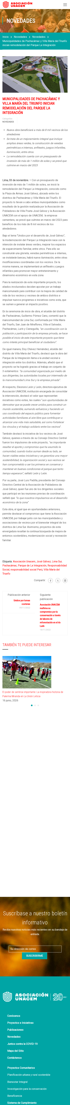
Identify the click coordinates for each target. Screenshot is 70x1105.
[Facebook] (50, 580)
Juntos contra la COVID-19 (22, 1043)
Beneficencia (14, 1095)
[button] (32, 705)
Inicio (5, 36)
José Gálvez (43, 561)
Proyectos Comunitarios (21, 1067)
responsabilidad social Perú (26, 569)
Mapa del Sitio (15, 1050)
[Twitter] (57, 580)
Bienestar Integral (17, 1081)
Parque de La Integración (32, 565)
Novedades (20, 36)
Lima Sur (57, 561)
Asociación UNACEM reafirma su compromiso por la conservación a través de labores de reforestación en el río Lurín (50, 615)
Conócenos (13, 1015)
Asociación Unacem (24, 561)
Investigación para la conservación (27, 1088)
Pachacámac (9, 565)
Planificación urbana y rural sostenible (28, 1074)
